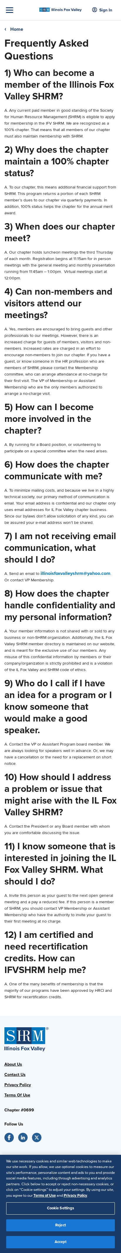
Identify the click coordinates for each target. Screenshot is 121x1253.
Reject (60, 1225)
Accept (61, 1242)
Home (16, 29)
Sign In (105, 10)
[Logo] (60, 8)
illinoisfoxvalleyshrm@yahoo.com (75, 573)
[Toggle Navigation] (21, 10)
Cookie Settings (60, 1208)
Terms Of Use (17, 1095)
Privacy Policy (17, 1084)
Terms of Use (44, 1195)
